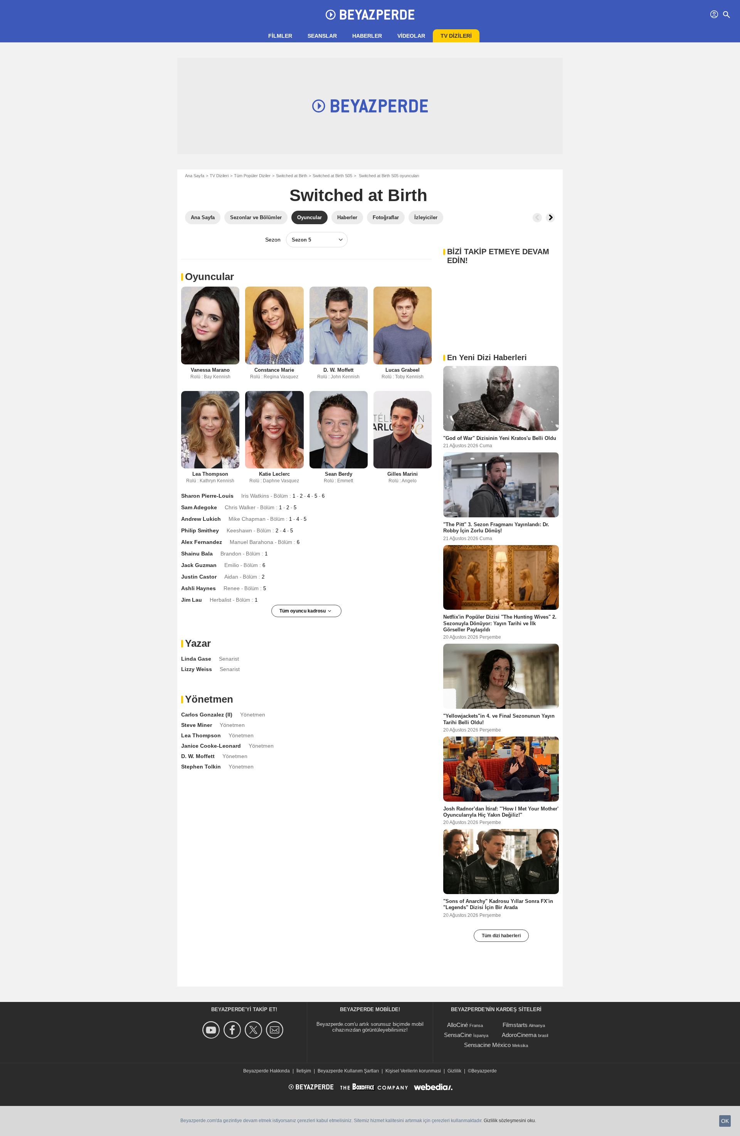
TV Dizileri (219, 175)
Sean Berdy (338, 474)
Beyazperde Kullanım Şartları (348, 1071)
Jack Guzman (199, 565)
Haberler (367, 36)
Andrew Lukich (201, 519)
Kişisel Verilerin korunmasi (413, 1071)
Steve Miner (196, 725)
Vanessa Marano (210, 370)
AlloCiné (457, 1025)
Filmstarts (515, 1025)
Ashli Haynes (198, 588)
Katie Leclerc (274, 474)
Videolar (411, 36)
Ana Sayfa (194, 175)
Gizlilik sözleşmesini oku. (510, 1120)
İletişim (303, 1071)
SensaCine (458, 1035)
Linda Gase (196, 659)
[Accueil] (370, 14)
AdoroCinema (519, 1035)
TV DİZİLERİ (456, 36)
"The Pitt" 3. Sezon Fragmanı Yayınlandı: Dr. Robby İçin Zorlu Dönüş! (496, 528)
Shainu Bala (197, 553)
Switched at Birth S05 (332, 175)
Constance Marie (274, 370)
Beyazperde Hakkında (266, 1071)
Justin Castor (199, 577)
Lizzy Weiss (196, 669)
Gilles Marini (402, 474)
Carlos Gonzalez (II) (206, 714)
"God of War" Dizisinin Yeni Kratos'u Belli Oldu (499, 438)
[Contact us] (276, 1030)
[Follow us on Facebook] (233, 1030)
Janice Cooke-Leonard (211, 746)
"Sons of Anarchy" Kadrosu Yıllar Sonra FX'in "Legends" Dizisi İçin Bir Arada (498, 904)
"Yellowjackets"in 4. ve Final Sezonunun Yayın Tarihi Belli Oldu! (499, 719)
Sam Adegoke (199, 507)
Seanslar (322, 36)
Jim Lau (191, 600)
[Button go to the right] (550, 217)
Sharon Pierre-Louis (207, 496)
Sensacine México (487, 1045)
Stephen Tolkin (201, 766)
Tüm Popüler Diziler (252, 175)
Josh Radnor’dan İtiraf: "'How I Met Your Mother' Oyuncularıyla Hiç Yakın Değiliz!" (500, 811)
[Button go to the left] (537, 217)
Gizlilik (454, 1071)
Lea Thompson (210, 474)
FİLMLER (280, 36)
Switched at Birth (291, 175)
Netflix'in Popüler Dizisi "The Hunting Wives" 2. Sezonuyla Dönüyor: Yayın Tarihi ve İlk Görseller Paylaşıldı (500, 623)
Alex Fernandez (201, 542)
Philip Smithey (200, 530)
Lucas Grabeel (402, 370)
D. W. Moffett (338, 370)
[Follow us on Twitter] (254, 1030)
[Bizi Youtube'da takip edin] (212, 1030)
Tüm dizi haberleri (501, 935)
